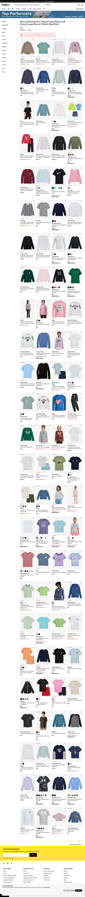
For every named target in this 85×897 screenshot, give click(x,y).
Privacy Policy (47, 887)
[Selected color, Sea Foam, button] (53, 383)
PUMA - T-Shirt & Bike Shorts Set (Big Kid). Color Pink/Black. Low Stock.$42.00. (59, 693)
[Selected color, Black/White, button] (69, 254)
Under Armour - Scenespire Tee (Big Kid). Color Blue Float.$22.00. (75, 564)
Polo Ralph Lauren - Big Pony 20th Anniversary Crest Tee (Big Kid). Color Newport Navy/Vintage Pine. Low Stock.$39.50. (75, 468)
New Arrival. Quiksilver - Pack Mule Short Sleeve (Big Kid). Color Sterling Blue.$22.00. (75, 660)
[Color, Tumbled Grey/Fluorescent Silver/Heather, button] (59, 188)
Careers (5, 873)
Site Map (46, 875)
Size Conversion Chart (49, 871)
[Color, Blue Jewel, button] (23, 667)
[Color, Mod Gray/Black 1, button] (57, 287)
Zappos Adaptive (68, 882)
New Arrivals (67, 875)
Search (48, 4)
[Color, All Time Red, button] (23, 506)
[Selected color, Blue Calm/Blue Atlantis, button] (69, 538)
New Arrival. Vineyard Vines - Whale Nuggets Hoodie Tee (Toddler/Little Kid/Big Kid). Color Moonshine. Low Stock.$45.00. (75, 596)
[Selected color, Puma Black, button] (37, 699)
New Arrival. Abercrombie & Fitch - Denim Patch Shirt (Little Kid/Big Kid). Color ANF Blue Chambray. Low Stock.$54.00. (75, 822)
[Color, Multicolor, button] (23, 88)
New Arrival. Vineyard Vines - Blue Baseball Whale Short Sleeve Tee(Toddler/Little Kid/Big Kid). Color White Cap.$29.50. (75, 345)
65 (79, 841)
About (4, 871)
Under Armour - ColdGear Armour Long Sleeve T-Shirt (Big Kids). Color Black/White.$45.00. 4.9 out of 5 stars (75, 248)
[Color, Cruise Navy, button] (25, 538)
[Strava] (11, 863)
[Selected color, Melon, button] (21, 667)
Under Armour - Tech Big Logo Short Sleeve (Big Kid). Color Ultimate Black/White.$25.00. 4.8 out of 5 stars (43, 789)
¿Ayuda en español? (28, 875)
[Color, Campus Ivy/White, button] (45, 795)
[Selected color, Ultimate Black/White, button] (37, 795)
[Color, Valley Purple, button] (28, 571)
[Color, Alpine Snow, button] (41, 699)
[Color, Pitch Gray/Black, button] (73, 287)
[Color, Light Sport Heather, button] (23, 571)
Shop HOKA (74, 16)
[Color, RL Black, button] (55, 795)
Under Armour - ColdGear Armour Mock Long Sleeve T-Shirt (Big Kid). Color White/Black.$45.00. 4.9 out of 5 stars (59, 248)
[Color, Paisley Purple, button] (25, 699)
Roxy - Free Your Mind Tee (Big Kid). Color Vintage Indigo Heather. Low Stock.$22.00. (43, 564)
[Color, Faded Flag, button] (39, 732)
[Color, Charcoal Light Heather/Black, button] (71, 254)
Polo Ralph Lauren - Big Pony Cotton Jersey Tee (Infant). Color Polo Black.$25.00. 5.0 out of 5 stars (59, 660)
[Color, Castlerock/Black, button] (43, 828)
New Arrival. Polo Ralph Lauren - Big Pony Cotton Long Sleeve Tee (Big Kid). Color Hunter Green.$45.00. (27, 281)
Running (66, 877)
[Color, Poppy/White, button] (25, 603)
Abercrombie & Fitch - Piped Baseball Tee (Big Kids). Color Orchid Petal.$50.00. (27, 725)
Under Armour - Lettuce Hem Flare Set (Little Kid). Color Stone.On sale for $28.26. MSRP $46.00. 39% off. (75, 499)
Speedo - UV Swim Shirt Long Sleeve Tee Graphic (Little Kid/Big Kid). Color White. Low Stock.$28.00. (27, 757)
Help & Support (80, 8)
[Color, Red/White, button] (55, 287)
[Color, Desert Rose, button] (32, 571)
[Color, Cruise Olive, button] (73, 155)
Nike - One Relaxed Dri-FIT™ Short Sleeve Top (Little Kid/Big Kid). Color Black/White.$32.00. (27, 115)
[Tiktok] (7, 863)
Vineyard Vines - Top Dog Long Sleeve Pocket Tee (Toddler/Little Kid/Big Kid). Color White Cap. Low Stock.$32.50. (75, 215)
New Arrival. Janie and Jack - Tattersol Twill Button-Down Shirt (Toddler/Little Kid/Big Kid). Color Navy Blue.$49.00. (27, 82)
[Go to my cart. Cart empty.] (82, 5)
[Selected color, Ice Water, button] (37, 188)
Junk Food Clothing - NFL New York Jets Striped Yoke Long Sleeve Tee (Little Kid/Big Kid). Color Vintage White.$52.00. (27, 345)
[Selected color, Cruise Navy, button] (53, 221)
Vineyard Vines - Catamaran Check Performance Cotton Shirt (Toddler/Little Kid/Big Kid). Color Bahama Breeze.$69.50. (27, 789)
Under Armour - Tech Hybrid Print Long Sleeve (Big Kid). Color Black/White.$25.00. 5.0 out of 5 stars (59, 281)
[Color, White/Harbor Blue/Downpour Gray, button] (43, 538)
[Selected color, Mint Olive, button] (69, 155)
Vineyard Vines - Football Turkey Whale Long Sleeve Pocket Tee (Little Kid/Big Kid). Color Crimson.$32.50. (27, 181)
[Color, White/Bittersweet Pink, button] (39, 538)
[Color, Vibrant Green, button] (55, 383)
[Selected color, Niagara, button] (53, 88)
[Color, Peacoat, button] (23, 764)
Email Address (8, 855)
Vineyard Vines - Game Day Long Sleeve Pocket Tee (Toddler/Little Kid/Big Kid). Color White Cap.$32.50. (43, 148)
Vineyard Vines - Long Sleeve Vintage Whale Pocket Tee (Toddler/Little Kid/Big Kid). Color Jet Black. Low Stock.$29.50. (27, 248)
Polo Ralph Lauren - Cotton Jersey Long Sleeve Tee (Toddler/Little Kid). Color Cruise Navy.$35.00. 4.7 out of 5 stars (59, 789)
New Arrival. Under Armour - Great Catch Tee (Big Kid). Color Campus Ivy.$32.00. (27, 437)
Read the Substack (49, 1)
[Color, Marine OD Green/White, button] (41, 795)
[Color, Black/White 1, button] (39, 828)
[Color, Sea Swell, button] (39, 188)
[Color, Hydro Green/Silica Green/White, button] (45, 538)
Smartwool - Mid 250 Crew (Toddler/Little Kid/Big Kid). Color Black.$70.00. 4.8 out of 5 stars (43, 376)
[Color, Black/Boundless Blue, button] (41, 538)
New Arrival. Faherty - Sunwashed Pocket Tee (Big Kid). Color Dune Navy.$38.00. (43, 725)
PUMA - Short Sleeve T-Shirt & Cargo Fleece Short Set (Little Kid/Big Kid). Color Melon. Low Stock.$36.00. (27, 660)
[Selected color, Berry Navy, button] (37, 506)
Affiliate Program (48, 873)
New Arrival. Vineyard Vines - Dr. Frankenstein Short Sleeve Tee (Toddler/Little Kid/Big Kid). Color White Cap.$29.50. (27, 468)
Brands (65, 871)
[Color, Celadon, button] (30, 571)
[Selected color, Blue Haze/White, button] (37, 634)
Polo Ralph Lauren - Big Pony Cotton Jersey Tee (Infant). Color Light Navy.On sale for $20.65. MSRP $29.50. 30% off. (75, 757)
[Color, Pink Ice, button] (28, 699)
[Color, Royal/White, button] (59, 287)
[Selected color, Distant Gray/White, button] (37, 828)
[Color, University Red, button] (61, 188)
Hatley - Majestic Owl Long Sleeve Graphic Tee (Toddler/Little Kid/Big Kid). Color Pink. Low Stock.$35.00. (59, 314)
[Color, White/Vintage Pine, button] (71, 475)
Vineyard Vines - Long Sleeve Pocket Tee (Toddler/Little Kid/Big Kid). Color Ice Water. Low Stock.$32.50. (43, 181)
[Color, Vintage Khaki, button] (71, 795)
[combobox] (28, 5)
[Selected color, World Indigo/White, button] (53, 603)
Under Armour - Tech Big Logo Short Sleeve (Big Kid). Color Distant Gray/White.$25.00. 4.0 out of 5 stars (43, 822)
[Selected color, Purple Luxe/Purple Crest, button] (37, 538)
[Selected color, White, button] (21, 538)
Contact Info (26, 873)
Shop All (81, 16)
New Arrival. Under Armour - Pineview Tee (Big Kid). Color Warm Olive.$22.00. (59, 468)
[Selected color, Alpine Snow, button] (21, 506)
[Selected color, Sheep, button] (69, 188)
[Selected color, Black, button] (53, 188)
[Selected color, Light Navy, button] (69, 764)
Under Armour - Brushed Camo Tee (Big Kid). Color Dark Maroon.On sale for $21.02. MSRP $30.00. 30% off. (59, 437)
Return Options (27, 882)
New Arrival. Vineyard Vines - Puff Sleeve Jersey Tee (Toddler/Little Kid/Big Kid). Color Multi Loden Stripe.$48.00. (43, 757)
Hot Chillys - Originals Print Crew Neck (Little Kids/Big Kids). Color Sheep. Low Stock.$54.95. (75, 181)
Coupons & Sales (7, 882)
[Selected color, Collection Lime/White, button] (21, 603)
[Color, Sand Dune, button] (59, 383)
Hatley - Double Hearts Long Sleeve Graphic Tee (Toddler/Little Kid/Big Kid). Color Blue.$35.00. (59, 407)
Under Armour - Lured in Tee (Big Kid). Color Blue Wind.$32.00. (43, 115)
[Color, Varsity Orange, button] (71, 155)
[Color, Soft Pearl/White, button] (55, 603)
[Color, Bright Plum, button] (23, 699)
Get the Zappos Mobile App (10, 875)
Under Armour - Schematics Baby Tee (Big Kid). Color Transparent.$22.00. (59, 564)
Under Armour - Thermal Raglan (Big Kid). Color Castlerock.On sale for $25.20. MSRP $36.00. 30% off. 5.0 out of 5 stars (75, 725)
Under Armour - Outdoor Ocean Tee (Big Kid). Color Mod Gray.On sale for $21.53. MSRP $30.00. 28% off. (43, 437)
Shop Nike (67, 16)
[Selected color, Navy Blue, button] (21, 88)
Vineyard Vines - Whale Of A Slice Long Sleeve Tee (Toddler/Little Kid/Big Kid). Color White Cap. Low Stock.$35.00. (43, 248)
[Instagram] (4, 863)
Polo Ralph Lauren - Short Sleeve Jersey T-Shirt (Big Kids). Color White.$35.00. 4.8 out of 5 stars (27, 531)
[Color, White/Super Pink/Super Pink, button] (71, 538)
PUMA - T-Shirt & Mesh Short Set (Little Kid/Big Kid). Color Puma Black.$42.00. (43, 693)
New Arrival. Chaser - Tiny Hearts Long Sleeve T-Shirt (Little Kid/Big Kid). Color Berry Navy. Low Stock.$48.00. (43, 499)
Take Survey (46, 877)
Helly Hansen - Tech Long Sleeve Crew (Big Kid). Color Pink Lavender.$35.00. (43, 314)
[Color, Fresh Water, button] (25, 667)
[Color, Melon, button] (39, 699)
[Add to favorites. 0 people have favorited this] (34, 39)
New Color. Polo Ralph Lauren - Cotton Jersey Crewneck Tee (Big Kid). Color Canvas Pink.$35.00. (27, 564)
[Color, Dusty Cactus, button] (55, 188)
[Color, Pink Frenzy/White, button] (71, 383)
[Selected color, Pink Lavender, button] (37, 320)
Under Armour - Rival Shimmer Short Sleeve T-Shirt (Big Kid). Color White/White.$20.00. (75, 376)
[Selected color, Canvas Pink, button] (21, 571)
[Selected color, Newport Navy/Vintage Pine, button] (69, 475)
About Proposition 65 (28, 880)
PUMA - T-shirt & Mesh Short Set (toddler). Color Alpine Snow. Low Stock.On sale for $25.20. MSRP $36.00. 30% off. (43, 468)
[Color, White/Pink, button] (55, 699)
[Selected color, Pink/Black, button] (53, 699)
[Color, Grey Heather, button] (73, 88)
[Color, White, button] (57, 188)
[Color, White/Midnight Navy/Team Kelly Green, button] (55, 538)
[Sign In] (78, 5)
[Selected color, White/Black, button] (53, 122)
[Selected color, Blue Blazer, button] (69, 88)
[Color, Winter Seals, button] (71, 188)
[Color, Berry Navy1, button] (39, 506)
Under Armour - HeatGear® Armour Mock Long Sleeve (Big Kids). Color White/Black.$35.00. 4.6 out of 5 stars (59, 115)
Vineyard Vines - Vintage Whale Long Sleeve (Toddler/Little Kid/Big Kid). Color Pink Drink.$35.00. (43, 281)
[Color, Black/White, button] (55, 122)
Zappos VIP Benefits (8, 880)
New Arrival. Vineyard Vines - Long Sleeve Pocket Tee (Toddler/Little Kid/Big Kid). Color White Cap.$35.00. (59, 51)
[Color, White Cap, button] (71, 88)
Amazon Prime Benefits (8, 877)
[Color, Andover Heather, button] (23, 538)
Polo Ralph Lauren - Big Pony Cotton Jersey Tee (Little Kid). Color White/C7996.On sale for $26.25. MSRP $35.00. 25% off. (75, 628)
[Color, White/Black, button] (73, 254)
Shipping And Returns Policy (30, 877)
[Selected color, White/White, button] (69, 383)
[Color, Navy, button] (39, 320)
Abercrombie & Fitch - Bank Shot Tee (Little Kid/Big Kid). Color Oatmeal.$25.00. (75, 693)
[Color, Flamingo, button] (41, 188)
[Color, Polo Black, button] (25, 571)
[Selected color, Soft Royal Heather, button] (69, 795)
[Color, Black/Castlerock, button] (23, 414)
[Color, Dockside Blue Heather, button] (55, 88)
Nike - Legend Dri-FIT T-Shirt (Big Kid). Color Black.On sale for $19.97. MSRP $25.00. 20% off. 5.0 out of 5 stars (59, 181)
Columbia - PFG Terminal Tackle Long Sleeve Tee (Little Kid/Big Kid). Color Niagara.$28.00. (59, 82)
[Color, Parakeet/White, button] (23, 603)
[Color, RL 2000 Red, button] (55, 221)
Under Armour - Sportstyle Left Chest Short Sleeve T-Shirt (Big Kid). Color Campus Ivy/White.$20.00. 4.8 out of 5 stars (75, 281)
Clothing (29, 30)
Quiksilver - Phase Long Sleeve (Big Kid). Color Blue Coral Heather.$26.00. (59, 725)
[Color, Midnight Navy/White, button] (41, 828)
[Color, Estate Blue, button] (71, 764)
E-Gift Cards (47, 880)
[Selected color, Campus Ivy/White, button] (69, 287)
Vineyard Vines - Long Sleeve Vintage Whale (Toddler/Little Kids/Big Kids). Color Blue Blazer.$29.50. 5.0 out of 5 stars (75, 82)
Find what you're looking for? (75, 844)
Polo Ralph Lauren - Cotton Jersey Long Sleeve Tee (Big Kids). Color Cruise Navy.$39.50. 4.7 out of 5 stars (59, 215)
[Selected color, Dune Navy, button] (37, 732)
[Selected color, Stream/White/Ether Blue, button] (53, 538)
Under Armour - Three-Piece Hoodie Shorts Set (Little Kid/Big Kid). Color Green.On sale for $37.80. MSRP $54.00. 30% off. (75, 115)
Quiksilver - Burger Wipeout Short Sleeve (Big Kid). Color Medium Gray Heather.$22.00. (43, 215)
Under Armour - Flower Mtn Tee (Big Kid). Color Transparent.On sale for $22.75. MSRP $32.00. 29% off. (59, 345)
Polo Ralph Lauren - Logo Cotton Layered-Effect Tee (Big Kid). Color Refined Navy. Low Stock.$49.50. (59, 757)
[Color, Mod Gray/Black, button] (43, 795)
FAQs (24, 871)
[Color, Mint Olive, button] (73, 795)
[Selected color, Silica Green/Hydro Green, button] (21, 414)
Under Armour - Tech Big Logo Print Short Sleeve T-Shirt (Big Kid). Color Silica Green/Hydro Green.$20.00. (27, 407)
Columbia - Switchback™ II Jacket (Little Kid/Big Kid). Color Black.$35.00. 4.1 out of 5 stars (27, 693)
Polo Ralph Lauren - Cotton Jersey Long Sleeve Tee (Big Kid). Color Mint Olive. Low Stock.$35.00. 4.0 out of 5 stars (75, 148)
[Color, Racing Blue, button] (57, 383)
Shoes (65, 880)
